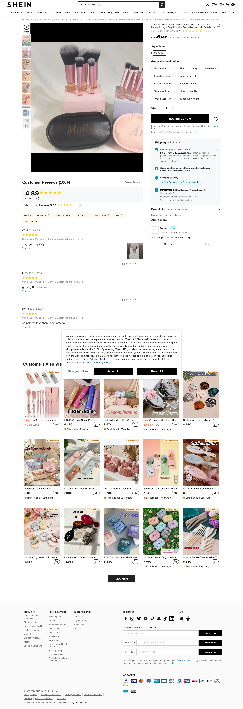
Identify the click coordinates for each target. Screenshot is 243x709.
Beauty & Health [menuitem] (199, 12)
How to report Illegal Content (58, 645)
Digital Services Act (32, 638)
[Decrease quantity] (160, 108)
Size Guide (54, 636)
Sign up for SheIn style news (139, 627)
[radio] (159, 53)
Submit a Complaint (33, 646)
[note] (78, 429)
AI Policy (28, 698)
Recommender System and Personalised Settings (46, 703)
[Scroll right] (233, 12)
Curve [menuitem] (91, 12)
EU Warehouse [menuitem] (43, 12)
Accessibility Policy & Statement (58, 659)
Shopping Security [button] (169, 178)
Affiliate (27, 642)
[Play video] (87, 97)
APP (181, 612)
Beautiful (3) (82, 215)
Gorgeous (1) (43, 215)
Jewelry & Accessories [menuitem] (177, 12)
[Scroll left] (229, 12)
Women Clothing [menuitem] (62, 12)
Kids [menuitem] (162, 12)
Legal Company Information (31, 617)
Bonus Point (79, 625)
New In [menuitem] (28, 12)
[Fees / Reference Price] (168, 37)
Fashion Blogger (31, 630)
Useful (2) (119, 215)
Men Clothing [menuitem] (121, 12)
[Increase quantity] (173, 108)
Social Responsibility (33, 626)
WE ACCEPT (129, 675)
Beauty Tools (53, 19)
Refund (52, 621)
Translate (26, 248)
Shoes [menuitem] (214, 12)
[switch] (79, 205)
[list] (149, 618)
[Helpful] (123, 264)
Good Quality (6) (101, 215)
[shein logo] (19, 4)
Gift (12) (28, 215)
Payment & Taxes (81, 621)
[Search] (162, 4)
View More (121, 578)
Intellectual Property (44, 698)
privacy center (168, 663)
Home (25, 19)
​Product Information (57, 654)
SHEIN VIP (54, 640)
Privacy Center (30, 694)
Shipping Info (55, 617)
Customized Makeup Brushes (100, 19)
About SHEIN (30, 622)
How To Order (55, 629)
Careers (27, 634)
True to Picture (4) (63, 215)
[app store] (181, 620)
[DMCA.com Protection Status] (133, 691)
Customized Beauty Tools (72, 19)
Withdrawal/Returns (57, 625)
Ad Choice (61, 698)
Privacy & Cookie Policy (187, 661)
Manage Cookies (73, 694)
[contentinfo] (172, 683)
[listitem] (42, 402)
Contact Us (78, 617)
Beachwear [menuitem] (79, 12)
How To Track (55, 633)
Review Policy (31, 198)
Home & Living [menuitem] (105, 12)
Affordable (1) (30, 221)
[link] (214, 4)
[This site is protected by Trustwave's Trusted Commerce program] (125, 691)
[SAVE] (216, 118)
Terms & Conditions (93, 694)
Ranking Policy (55, 650)
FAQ (75, 629)
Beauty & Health (37, 19)
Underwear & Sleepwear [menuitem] (144, 12)
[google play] (188, 620)
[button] (227, 5)
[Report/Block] (141, 264)
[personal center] (207, 5)
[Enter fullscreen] (139, 169)
